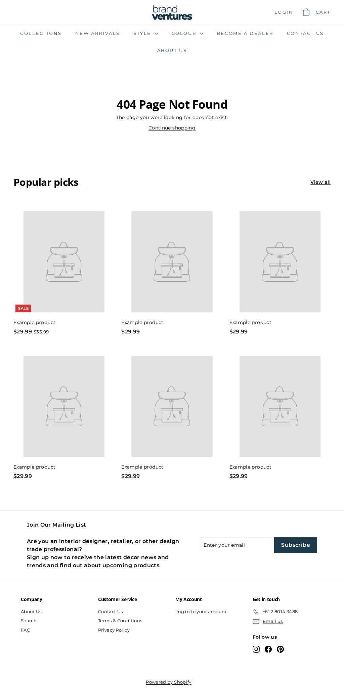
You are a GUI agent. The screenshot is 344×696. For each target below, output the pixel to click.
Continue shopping (172, 128)
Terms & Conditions (120, 620)
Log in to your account (201, 611)
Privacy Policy (114, 630)
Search (29, 620)
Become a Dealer (245, 33)
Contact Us (305, 33)
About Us (172, 50)
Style (143, 33)
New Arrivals (97, 33)
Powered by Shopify (168, 682)
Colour (185, 33)
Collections (41, 33)
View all (320, 182)
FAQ (26, 630)
